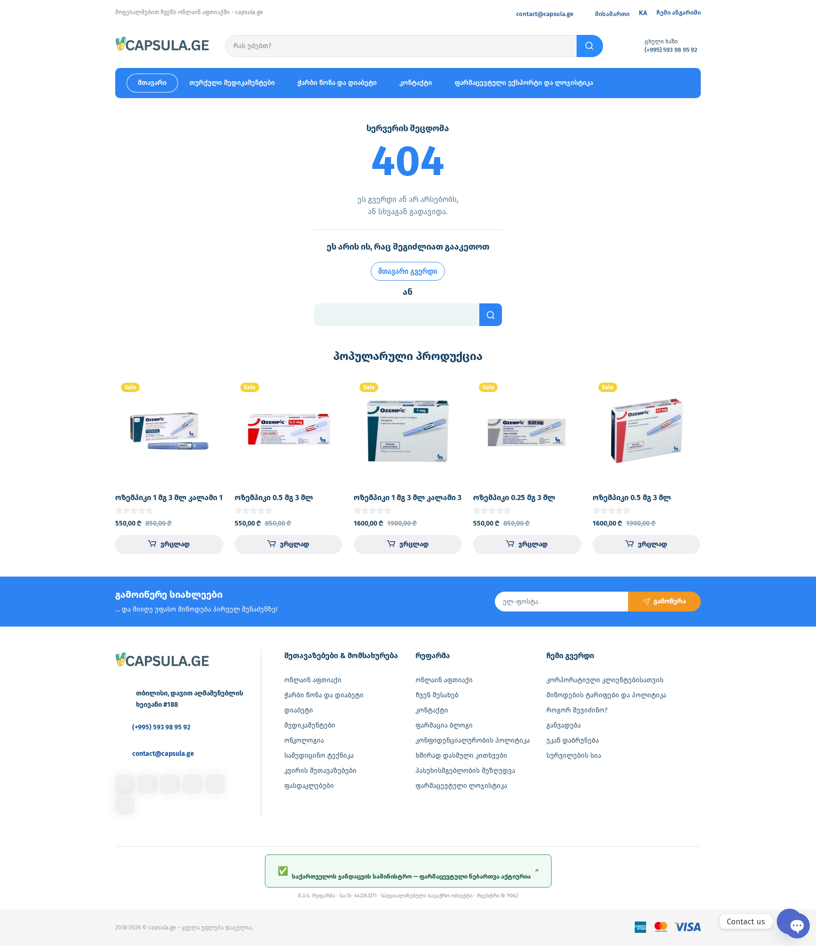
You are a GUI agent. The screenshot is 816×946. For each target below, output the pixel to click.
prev (102, 464)
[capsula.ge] (162, 45)
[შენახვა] (208, 392)
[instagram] (147, 784)
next (714, 464)
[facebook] (124, 784)
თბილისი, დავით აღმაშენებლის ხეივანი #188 (189, 699)
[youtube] (124, 804)
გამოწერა (670, 601)
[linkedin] (170, 784)
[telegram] (192, 784)
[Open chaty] (789, 921)
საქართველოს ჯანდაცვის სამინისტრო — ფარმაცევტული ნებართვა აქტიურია (408, 873)
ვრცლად (175, 544)
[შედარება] (208, 411)
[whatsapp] (215, 784)
